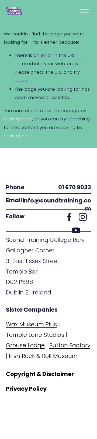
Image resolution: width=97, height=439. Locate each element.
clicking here (18, 119)
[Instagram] (82, 217)
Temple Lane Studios (35, 335)
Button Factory (69, 345)
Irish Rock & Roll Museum (43, 356)
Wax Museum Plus (31, 324)
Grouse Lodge (25, 345)
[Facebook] (69, 217)
